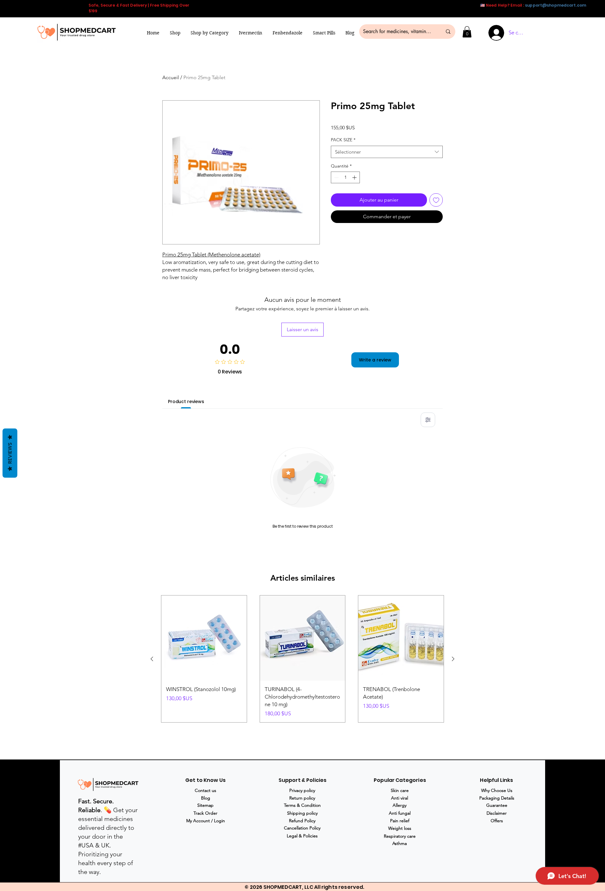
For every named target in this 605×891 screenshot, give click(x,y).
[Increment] (355, 177)
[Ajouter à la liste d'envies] (436, 200)
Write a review (375, 360)
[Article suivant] (453, 659)
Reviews (10, 453)
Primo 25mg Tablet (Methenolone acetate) (211, 254)
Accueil (170, 77)
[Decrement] (336, 177)
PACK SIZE (343, 140)
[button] (210, 32)
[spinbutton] (345, 177)
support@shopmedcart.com (555, 5)
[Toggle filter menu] (428, 420)
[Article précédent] (152, 659)
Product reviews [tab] (186, 401)
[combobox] (387, 152)
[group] (302, 659)
